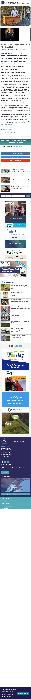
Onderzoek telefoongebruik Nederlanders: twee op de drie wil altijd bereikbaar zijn (20, 171)
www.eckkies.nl (10, 117)
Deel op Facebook (17, 153)
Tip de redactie (16, 160)
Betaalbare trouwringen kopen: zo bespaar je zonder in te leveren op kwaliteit (19, 294)
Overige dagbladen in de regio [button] (9, 494)
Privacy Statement (6, 503)
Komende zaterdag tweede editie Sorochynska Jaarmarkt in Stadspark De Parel (20, 287)
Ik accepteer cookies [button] (23, 693)
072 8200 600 (6, 452)
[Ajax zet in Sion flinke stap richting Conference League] (5, 338)
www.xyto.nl (6, 456)
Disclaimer (4, 501)
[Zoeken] (28, 196)
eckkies (10, 129)
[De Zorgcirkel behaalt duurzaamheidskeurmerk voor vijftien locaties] (5, 302)
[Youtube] (5, 462)
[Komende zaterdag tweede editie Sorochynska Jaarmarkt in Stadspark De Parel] (5, 287)
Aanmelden (5, 472)
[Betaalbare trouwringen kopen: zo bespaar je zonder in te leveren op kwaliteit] (5, 295)
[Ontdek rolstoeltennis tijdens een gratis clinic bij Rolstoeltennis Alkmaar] (5, 309)
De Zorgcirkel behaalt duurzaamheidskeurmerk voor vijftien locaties (20, 301)
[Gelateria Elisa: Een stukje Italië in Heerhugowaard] (5, 316)
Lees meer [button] (9, 696)
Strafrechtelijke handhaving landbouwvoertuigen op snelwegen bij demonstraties (20, 330)
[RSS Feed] (8, 462)
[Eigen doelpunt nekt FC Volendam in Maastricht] (5, 323)
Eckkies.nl (25, 51)
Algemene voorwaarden (7, 498)
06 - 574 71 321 (21, 146)
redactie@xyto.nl (7, 454)
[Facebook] (2, 462)
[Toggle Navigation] (28, 3)
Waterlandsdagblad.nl (11, 2)
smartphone (5, 129)
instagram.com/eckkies (6, 124)
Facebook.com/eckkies (19, 122)
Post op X (16, 157)
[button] (0, 34)
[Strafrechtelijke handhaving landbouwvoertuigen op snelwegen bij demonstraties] (5, 331)
